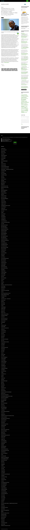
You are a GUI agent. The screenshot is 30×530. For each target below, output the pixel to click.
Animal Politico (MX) (3, 170)
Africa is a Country (3, 152)
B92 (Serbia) (2, 180)
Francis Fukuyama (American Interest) (5, 293)
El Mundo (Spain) (3, 265)
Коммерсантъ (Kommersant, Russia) (5, 525)
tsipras (24, 109)
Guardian (2, 305)
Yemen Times (2, 521)
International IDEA (3, 330)
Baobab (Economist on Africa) (4, 187)
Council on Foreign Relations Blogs (5, 222)
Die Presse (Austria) (3, 248)
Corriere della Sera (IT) (4, 220)
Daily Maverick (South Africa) (4, 229)
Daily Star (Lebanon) (3, 234)
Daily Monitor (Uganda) (4, 230)
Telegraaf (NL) (3, 464)
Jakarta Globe (3, 336)
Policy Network (3, 422)
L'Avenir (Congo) (3, 354)
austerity (23, 94)
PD (24, 106)
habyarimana (15, 68)
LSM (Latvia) (2, 379)
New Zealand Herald (3, 400)
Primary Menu (29, 1)
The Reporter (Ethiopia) (4, 489)
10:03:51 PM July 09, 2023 (24, 78)
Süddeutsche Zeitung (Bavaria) (5, 457)
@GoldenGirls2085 (24, 66)
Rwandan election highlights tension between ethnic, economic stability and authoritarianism (9, 11)
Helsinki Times (3, 311)
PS (25, 106)
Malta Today (2, 383)
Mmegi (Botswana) (3, 387)
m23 (10, 69)
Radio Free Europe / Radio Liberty (5, 429)
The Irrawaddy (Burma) (4, 483)
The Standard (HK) (3, 490)
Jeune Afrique (3, 344)
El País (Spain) (2, 269)
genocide (11, 68)
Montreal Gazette (3, 390)
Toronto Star (2, 500)
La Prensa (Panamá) (3, 362)
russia (25, 107)
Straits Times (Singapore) (4, 453)
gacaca (8, 68)
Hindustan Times (3, 312)
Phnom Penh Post (3, 421)
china (23, 96)
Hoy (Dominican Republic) (4, 315)
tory (21, 109)
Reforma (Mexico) (3, 433)
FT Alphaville (2, 297)
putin (26, 106)
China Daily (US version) (4, 209)
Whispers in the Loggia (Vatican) (5, 510)
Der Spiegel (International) (4, 244)
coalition (25, 96)
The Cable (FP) (3, 472)
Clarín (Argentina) (3, 216)
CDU (27, 95)
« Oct (21, 124)
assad (21, 94)
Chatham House (3, 208)
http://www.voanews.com (4, 318)
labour (22, 104)
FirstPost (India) (3, 286)
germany (22, 102)
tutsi (13, 70)
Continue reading (6, 62)
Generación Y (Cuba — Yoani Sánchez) (5, 298)
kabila (5, 69)
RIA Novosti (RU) (3, 436)
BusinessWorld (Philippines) (4, 198)
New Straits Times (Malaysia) (4, 397)
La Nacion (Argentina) (3, 361)
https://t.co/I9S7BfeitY (26, 47)
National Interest (3, 393)
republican (22, 107)
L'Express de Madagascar (4, 357)
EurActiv (2, 280)
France (25, 101)
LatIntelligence (3, 369)
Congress (27, 96)
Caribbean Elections (3, 202)
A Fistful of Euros (3, 148)
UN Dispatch (2, 504)
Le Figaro (2, 372)
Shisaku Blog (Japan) (3, 446)
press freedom (13, 69)
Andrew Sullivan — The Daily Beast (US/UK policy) (7, 169)
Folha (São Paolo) (3, 287)
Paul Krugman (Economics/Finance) (5, 418)
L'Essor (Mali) (2, 355)
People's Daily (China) (3, 419)
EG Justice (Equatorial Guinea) (5, 258)
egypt (27, 98)
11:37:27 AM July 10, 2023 (24, 59)
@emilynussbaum (24, 80)
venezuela (25, 112)
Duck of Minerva (3, 251)
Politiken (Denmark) (3, 425)
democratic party (24, 98)
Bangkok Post (3, 184)
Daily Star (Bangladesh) (4, 233)
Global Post (2, 301)
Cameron (23, 95)
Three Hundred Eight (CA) (4, 493)
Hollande (27, 102)
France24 (2, 291)
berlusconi (25, 94)
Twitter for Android (23, 37)
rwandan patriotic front (8, 70)
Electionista (2, 276)
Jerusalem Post (3, 343)
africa (2, 68)
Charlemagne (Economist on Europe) (5, 205)
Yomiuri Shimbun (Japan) (4, 522)
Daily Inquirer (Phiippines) (4, 227)
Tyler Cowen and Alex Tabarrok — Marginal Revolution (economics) (9, 503)
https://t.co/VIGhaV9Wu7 (24, 72)
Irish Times (2, 333)
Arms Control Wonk (3, 173)
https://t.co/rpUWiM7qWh (24, 53)
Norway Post (2, 404)
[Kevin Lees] (22, 33)
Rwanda (2, 7)
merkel (25, 105)
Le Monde (2, 375)
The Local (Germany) (3, 485)
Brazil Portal (2, 194)
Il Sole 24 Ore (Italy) (3, 325)
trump (23, 109)
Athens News (3, 177)
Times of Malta (3, 496)
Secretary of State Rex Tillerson (6, 138)
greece (24, 102)
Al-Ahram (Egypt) (3, 158)
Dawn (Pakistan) (3, 241)
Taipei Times (2, 461)
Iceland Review (3, 322)
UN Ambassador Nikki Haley (5, 140)
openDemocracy (3, 414)
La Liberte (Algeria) (3, 358)
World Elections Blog (3, 514)
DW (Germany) (3, 254)
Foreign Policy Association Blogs (5, 290)
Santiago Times (3, 439)
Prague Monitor (3, 426)
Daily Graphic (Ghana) (3, 226)
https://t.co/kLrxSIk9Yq (24, 68)
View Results (15, 143)
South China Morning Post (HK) (5, 450)
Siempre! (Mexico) (3, 447)
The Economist (3, 478)
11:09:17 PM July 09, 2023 (24, 69)
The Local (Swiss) (3, 486)
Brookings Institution (3, 195)
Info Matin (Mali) (3, 326)
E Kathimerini (2, 255)
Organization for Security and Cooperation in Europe (7, 415)
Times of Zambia (3, 497)
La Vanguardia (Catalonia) (4, 368)
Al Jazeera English (3, 156)
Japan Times (2, 340)
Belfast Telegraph (3, 191)
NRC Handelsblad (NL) (4, 407)
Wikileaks (2, 511)
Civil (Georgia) (3, 215)
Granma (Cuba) (3, 304)
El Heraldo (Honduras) (3, 262)
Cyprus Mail (2, 223)
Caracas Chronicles (3, 201)
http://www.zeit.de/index (4, 319)
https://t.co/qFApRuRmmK (24, 77)
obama (22, 106)
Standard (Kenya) (3, 451)
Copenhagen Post (3, 219)
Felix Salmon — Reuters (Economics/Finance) (6, 284)
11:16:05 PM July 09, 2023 (24, 64)
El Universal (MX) (3, 273)
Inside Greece (3, 329)
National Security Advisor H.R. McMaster (7, 141)
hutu (2, 69)
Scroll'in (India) (3, 443)
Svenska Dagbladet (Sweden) (4, 458)
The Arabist (2, 468)
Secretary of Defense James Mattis (6, 139)
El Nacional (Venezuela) (4, 266)
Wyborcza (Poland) (3, 517)
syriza (27, 108)
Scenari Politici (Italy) (3, 440)
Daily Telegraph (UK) (3, 237)
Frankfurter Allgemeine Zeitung (5, 294)
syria (26, 108)
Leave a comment (9, 15)
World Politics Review (3, 515)
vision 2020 (16, 70)
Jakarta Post (2, 337)
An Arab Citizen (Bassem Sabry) (5, 166)
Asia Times (2, 176)
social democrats (23, 108)
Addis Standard (3, 151)
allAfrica (2, 162)
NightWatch (2, 401)
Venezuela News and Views (4, 507)
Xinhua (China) (3, 518)
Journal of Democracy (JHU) (4, 347)
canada (26, 95)
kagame (8, 69)
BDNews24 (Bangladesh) (4, 190)
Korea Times (2, 351)
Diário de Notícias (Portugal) (4, 247)
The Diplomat (2, 475)
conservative (24, 97)
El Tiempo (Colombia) (3, 272)
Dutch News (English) (3, 252)
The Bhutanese (3, 471)
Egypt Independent (3, 259)
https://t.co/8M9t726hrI (24, 41)
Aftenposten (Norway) (4, 155)
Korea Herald (2, 350)
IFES (1, 323)
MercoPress (2, 386)
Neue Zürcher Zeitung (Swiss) (4, 394)
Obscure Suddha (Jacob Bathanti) (5, 411)
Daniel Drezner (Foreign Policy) (5, 240)
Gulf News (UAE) (3, 308)
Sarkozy (27, 107)
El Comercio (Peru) (3, 261)
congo (5, 68)
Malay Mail (2, 382)
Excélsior (2, 283)
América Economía (3, 163)
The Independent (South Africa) (5, 482)
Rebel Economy (3, 432)
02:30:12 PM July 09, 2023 (24, 87)
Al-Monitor (2, 159)
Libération (2, 376)
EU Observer (2, 279)
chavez (22, 96)
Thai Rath (2, 465)
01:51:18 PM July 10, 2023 (24, 42)
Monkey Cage (3, 389)
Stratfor (2, 454)
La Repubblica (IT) (3, 365)
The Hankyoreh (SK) (3, 479)
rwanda (3, 70)
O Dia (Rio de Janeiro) (3, 408)
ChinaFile (2, 212)
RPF (16, 69)
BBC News (2, 188)
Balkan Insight (3, 183)
